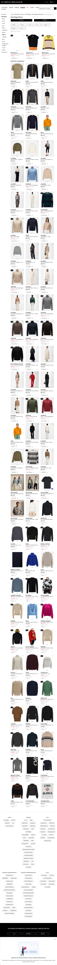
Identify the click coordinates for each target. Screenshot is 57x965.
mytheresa (7, 823)
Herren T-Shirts (28, 875)
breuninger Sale (51, 837)
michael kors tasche (28, 852)
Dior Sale (51, 834)
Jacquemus (32, 823)
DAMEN (11, 7)
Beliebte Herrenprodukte (28, 872)
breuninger (6, 820)
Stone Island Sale (47, 820)
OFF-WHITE (26, 840)
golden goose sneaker (28, 858)
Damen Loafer (9, 901)
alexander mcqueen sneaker (28, 849)
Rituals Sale (51, 823)
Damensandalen (9, 895)
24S (13, 823)
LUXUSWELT (4, 7)
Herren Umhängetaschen (28, 892)
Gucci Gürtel (43, 884)
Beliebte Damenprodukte (9, 872)
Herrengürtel (28, 904)
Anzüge (33, 887)
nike (32, 861)
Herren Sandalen (28, 916)
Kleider (14, 907)
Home (12, 14)
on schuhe (33, 843)
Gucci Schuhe (51, 884)
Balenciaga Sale (51, 831)
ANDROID (28, 933)
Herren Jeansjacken (28, 907)
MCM (32, 840)
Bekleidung (16, 14)
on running (28, 867)
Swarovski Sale (51, 828)
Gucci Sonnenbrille (47, 878)
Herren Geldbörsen (28, 881)
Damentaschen (9, 875)
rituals (32, 864)
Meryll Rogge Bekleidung (37, 14)
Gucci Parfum (43, 881)
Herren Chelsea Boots (28, 895)
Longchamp (26, 861)
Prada (31, 820)
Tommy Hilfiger (25, 834)
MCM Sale (43, 837)
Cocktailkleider (9, 898)
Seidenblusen (13, 910)
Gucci (26, 820)
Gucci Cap (52, 875)
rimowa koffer (25, 843)
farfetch (13, 820)
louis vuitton (25, 864)
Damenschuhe (7, 907)
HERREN (16, 7)
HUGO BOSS (28, 831)
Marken (28, 817)
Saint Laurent (26, 828)
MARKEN (22, 7)
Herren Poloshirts (28, 913)
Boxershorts (28, 910)
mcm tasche (28, 846)
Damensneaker (9, 881)
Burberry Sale (43, 823)
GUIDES (32, 7)
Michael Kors (24, 823)
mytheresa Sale (47, 840)
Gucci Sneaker (52, 881)
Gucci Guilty (47, 887)
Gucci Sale (44, 834)
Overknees (5, 910)
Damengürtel (9, 892)
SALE (27, 7)
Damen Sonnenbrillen (9, 913)
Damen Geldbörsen (9, 887)
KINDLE (43, 933)
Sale (47, 817)
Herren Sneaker (28, 878)
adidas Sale (42, 831)
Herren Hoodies (28, 901)
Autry (33, 828)
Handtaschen (13, 878)
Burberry (33, 834)
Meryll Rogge (28, 14)
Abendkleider (5, 878)
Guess (24, 837)
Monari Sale (43, 828)
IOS (14, 933)
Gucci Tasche (44, 875)
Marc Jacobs (31, 837)
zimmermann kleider (28, 855)
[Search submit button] (55, 8)
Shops (9, 817)
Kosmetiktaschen (9, 904)
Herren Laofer (28, 898)
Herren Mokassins (25, 887)
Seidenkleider (9, 884)
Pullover (22, 14)
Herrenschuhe (28, 884)
